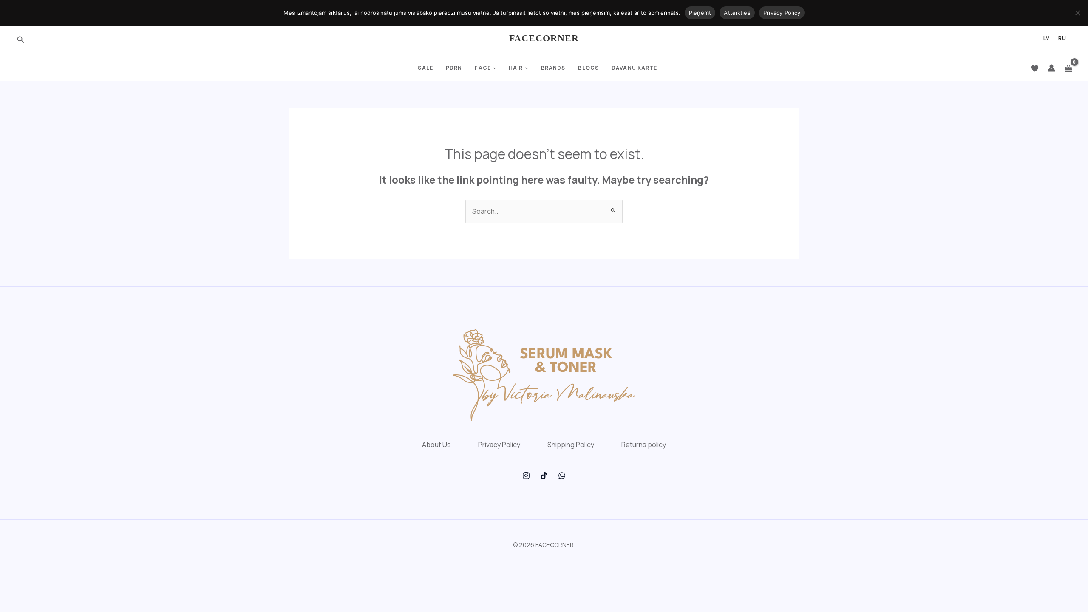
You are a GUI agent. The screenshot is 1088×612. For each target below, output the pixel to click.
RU (1062, 38)
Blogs (588, 67)
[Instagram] (526, 475)
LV (1046, 38)
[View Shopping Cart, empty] (1068, 68)
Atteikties (737, 12)
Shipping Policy (570, 444)
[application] (493, 68)
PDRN (454, 67)
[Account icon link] (1051, 68)
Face (482, 67)
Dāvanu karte (634, 67)
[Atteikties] (1077, 12)
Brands (553, 67)
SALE (425, 67)
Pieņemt (700, 12)
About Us (436, 444)
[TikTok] (544, 475)
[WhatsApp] (562, 475)
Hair (516, 67)
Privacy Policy (499, 444)
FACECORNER (544, 38)
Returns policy (643, 444)
